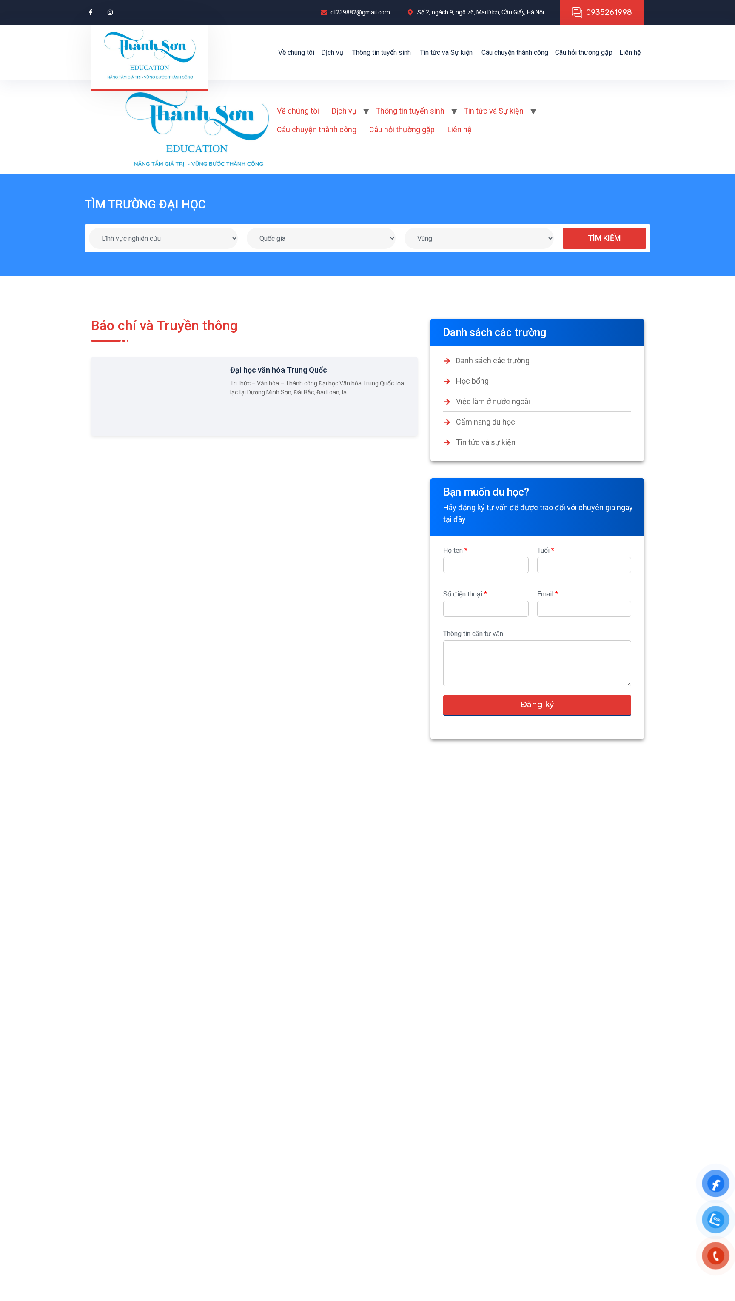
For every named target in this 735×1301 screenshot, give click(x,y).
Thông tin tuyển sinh (381, 53)
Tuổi (545, 550)
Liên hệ (630, 53)
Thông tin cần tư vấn (473, 634)
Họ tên (455, 550)
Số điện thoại (465, 594)
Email (547, 594)
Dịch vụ (332, 53)
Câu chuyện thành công (514, 53)
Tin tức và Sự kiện (446, 53)
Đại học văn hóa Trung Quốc (278, 369)
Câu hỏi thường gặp (583, 53)
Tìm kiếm (604, 238)
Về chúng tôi (296, 53)
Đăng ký (537, 704)
